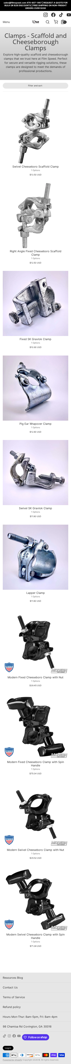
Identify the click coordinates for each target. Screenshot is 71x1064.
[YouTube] (19, 1037)
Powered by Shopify (12, 1060)
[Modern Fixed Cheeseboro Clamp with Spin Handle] (35, 726)
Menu (6, 22)
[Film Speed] (35, 22)
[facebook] (53, 15)
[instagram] (45, 15)
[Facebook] (14, 1037)
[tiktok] (61, 15)
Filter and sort (35, 85)
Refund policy (12, 1007)
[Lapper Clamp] (35, 557)
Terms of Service (14, 997)
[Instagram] (9, 1037)
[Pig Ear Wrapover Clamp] (35, 388)
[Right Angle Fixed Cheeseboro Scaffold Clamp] (35, 215)
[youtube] (69, 15)
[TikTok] (4, 1037)
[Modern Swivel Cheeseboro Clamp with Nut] (35, 814)
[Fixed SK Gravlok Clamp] (35, 303)
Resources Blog (13, 977)
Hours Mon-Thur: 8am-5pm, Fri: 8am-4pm (30, 1016)
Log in (8, 1048)
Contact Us (10, 987)
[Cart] (54, 22)
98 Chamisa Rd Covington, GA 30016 (27, 1026)
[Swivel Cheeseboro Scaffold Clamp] (35, 130)
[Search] (46, 22)
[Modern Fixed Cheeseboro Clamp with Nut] (35, 641)
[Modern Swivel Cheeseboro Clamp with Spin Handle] (35, 898)
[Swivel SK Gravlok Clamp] (35, 472)
